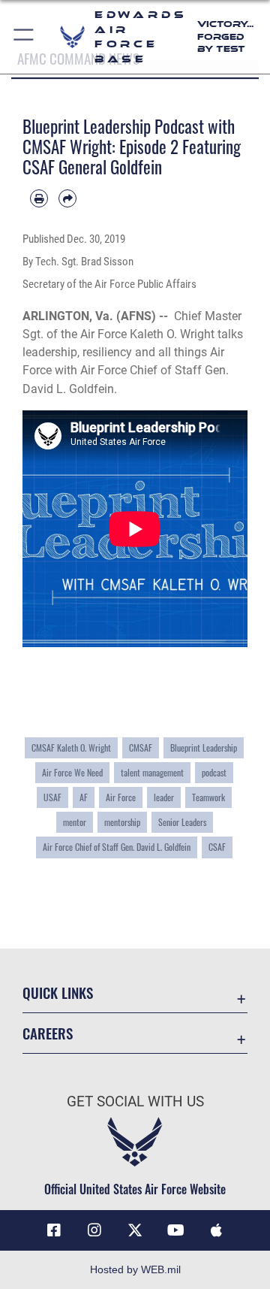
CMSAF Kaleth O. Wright (71, 747)
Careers (47, 1033)
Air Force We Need (72, 772)
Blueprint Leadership (203, 747)
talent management (152, 772)
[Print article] (39, 198)
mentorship (122, 821)
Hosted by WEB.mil (135, 1269)
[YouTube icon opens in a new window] (175, 1230)
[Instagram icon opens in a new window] (94, 1230)
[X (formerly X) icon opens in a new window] (135, 1230)
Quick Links (57, 992)
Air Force (121, 797)
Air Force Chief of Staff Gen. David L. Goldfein (116, 846)
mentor (74, 821)
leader (164, 797)
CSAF (217, 846)
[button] (24, 37)
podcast (214, 772)
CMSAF (140, 747)
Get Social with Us (135, 1101)
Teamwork (208, 797)
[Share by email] (67, 198)
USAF (53, 797)
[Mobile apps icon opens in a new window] (216, 1230)
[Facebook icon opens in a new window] (54, 1230)
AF (84, 797)
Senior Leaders (182, 821)
